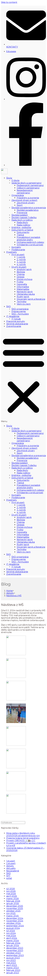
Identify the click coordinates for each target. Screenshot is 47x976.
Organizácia (17, 195)
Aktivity (10, 866)
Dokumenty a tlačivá (22, 230)
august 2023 (13, 958)
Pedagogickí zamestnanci (30, 185)
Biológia (21, 272)
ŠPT (8, 876)
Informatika (23, 286)
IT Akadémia (12, 316)
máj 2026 (11, 893)
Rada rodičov (23, 225)
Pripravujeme (18, 311)
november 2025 (14, 908)
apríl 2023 (11, 965)
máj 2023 (11, 963)
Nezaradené (12, 871)
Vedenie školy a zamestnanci (26, 183)
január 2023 (12, 972)
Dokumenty (23, 232)
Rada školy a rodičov (22, 220)
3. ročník (21, 262)
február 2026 (13, 901)
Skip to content (9, 2)
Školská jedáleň (19, 215)
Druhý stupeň (18, 267)
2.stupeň (11, 863)
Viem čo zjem (24, 304)
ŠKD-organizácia (19, 309)
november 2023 (14, 950)
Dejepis (20, 277)
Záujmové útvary (26, 202)
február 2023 (13, 970)
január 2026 (12, 903)
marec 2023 (12, 968)
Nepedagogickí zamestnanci (25, 191)
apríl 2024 (11, 938)
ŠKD (8, 306)
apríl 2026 (11, 896)
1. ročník (21, 257)
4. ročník (21, 264)
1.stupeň (10, 861)
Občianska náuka (26, 294)
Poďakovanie (18, 249)
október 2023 (13, 953)
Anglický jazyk (24, 269)
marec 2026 (12, 898)
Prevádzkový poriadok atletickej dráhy (28, 238)
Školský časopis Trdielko (24, 217)
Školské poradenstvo (28, 210)
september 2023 (15, 955)
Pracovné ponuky (15, 321)
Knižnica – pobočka (21, 227)
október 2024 (13, 923)
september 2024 (15, 925)
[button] (23, 376)
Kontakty (16, 247)
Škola (9, 178)
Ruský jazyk (23, 296)
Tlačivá (20, 235)
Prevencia (22, 212)
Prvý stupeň (17, 254)
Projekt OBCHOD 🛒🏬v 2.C (20, 840)
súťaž (9, 878)
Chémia (21, 274)
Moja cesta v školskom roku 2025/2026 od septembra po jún (23, 834)
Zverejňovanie (13, 326)
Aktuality (11, 868)
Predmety (11, 252)
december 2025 (14, 906)
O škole (15, 180)
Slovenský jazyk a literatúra (31, 299)
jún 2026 (11, 891)
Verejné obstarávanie (17, 324)
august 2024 (13, 928)
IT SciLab (16, 319)
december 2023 (14, 948)
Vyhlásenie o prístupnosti (30, 244)
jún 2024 (11, 933)
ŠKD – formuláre (20, 314)
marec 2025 (12, 916)
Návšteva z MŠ (13, 595)
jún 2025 (11, 913)
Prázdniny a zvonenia (28, 198)
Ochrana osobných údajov (30, 242)
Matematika (23, 289)
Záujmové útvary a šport (24, 200)
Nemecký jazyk (25, 291)
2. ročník (21, 259)
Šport (20, 205)
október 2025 (13, 911)
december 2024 (14, 918)
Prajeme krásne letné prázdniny (23, 838)
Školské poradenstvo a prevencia (28, 207)
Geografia (22, 284)
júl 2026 (10, 888)
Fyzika (20, 282)
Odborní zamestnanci (28, 188)
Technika (21, 301)
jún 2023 (11, 960)
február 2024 (13, 943)
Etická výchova (24, 279)
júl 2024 (10, 930)
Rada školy (22, 222)
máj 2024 (11, 935)
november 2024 (14, 921)
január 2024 (12, 945)
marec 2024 (12, 940)
